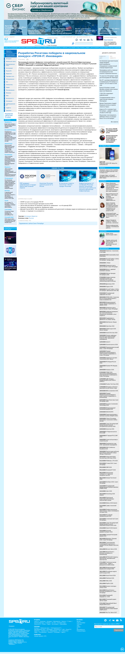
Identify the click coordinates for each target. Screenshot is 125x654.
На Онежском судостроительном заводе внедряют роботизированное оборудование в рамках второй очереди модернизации (10, 184)
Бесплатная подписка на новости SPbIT (107, 624)
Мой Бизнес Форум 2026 (108, 322)
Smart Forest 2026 (111, 575)
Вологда (7, 190)
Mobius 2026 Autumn (111, 503)
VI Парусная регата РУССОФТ (108, 432)
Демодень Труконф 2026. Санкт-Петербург (108, 539)
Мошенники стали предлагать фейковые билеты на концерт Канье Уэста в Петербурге (108, 116)
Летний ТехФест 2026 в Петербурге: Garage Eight (109, 259)
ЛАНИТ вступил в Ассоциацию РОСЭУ (31, 202)
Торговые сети (10, 76)
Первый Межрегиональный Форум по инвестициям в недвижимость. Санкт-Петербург (108, 353)
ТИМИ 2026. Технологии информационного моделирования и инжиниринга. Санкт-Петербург (108, 374)
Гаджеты (8, 107)
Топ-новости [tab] (113, 57)
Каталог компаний (115, 47)
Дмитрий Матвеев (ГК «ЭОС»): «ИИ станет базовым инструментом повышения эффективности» (109, 31)
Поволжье (79, 624)
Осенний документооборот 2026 (106, 531)
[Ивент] (10, 238)
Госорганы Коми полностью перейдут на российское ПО (9, 213)
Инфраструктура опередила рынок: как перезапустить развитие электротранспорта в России (108, 279)
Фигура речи (37, 624)
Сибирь (78, 626)
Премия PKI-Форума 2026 (108, 366)
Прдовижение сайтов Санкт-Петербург (31, 223)
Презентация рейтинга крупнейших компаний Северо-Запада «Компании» (109, 453)
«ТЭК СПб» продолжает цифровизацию (106, 94)
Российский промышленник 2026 (106, 515)
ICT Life (54, 622)
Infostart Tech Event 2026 (108, 478)
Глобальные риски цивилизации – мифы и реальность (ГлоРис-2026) (108, 564)
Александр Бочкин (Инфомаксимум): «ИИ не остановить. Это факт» (112, 215)
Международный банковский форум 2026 (107, 408)
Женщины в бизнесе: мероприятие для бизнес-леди (109, 387)
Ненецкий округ (9, 217)
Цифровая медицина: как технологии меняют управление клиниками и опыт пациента (109, 313)
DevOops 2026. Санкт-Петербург (109, 482)
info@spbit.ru (12, 644)
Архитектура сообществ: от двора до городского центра (106, 474)
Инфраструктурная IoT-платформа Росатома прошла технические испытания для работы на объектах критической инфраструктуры (87, 187)
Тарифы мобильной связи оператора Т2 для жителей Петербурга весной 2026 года (111, 243)
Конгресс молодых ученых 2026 (108, 587)
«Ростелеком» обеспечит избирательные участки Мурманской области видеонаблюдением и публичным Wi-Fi (10, 172)
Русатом (31, 218)
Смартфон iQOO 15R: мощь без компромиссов (108, 163)
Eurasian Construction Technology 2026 (109, 404)
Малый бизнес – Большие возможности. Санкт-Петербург (108, 591)
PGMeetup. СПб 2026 (112, 460)
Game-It (108, 342)
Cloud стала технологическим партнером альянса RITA (36, 203)
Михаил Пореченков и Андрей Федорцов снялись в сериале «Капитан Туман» (108, 105)
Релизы (82, 47)
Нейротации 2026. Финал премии (108, 329)
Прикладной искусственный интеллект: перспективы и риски (107, 499)
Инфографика (104, 47)
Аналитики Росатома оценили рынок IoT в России (46, 184)
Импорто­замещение (9, 51)
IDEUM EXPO (109, 412)
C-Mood (108, 263)
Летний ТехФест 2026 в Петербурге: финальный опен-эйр (109, 290)
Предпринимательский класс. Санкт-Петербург (109, 348)
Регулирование (10, 90)
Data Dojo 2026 (110, 326)
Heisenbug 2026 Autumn (107, 494)
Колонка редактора (110, 37)
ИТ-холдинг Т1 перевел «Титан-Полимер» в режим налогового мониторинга (10, 205)
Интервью (22, 47)
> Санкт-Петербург (51, 45)
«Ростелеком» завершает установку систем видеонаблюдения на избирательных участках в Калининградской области (10, 160)
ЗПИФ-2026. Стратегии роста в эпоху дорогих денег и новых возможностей (109, 298)
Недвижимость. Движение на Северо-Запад (107, 318)
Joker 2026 (109, 491)
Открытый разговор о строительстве (109, 440)
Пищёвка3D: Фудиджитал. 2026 (106, 596)
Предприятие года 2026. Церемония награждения (108, 444)
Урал (78, 625)
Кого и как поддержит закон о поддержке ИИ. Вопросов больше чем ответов (110, 43)
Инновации (9, 101)
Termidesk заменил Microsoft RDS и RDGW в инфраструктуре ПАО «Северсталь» (109, 171)
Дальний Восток (81, 629)
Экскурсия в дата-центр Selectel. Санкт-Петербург (109, 266)
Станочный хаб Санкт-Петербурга (109, 519)
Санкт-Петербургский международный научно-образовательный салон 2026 (109, 524)
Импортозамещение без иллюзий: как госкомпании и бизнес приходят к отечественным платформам (62, 31)
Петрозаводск (9, 178)
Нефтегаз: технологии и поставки (109, 251)
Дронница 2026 (110, 284)
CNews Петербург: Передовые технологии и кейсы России (108, 420)
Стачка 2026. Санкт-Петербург (108, 464)
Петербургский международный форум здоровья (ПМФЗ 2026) (109, 487)
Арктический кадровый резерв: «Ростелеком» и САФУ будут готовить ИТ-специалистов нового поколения (10, 149)
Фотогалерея (95, 47)
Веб (63, 629)
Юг (77, 628)
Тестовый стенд (74, 47)
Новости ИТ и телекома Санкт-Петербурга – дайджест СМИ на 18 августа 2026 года (108, 111)
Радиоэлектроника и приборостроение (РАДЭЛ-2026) (109, 415)
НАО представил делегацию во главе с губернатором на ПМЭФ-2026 (10, 220)
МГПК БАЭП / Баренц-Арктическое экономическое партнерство (109, 558)
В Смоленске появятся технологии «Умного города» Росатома (66, 184)
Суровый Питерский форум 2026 (108, 535)
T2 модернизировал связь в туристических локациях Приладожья (107, 99)
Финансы (8, 92)
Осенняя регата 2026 (112, 344)
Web (7, 95)
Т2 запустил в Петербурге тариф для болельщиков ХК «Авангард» (109, 76)
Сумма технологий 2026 (108, 506)
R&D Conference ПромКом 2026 (107, 448)
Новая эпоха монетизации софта (111, 234)
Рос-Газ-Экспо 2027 (111, 612)
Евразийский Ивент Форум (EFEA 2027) (108, 604)
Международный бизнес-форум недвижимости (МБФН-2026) (108, 304)
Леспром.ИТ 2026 (111, 470)
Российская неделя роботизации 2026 (108, 572)
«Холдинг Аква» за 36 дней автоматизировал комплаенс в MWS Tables (108, 177)
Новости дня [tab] (102, 57)
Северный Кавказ (81, 631)
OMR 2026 (109, 467)
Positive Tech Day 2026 (112, 384)
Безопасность (10, 98)
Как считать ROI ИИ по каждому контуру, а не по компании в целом (37, 31)
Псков (6, 200)
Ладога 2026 (109, 286)
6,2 (6, 39)
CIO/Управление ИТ (10, 104)
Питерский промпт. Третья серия (108, 600)
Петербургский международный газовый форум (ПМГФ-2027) (109, 609)
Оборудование (10, 79)
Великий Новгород (10, 130)
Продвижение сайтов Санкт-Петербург (9, 115)
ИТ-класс (102, 127)
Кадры (8, 87)
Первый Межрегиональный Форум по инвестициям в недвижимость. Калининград (108, 395)
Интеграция (9, 68)
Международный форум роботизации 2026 (107, 568)
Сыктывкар (8, 209)
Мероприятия (30, 47)
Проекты (38, 47)
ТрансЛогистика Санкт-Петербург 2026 (109, 400)
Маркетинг (9, 73)
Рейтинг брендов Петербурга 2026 (107, 274)
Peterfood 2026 (110, 578)
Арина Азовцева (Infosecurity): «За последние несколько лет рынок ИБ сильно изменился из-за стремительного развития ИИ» (112, 206)
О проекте (11, 626)
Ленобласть (8, 122)
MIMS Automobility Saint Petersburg (109, 255)
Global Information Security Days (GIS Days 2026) (108, 457)
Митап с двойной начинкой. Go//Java (107, 270)
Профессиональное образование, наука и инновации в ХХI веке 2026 (109, 511)
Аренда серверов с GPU (40, 636)
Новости (7, 47)
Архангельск (8, 143)
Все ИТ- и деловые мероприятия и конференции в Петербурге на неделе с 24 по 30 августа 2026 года (86, 31)
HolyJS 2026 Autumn (111, 528)
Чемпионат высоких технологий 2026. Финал (108, 358)
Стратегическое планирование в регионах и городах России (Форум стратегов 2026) (109, 544)
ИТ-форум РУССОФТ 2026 (109, 436)
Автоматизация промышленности (11, 55)
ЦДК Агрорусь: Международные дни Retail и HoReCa (108, 380)
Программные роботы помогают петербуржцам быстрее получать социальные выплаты (109, 71)
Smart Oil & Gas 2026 (111, 332)
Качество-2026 (110, 429)
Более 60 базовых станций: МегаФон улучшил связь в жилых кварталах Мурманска (109, 89)
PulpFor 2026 (109, 583)
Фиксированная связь (10, 65)
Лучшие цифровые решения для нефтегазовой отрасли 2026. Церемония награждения (108, 337)
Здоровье (8, 110)
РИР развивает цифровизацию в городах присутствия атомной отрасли (28, 185)
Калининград (8, 154)
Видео (88, 47)
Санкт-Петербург (81, 622)
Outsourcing (9, 84)
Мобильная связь (11, 61)
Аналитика (14, 47)
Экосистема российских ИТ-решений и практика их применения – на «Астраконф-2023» (46, 205)
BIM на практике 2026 (112, 390)
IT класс (44, 47)
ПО (7, 82)
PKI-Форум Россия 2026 (108, 362)
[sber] (62, 10)
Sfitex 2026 (109, 580)
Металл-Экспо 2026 (111, 549)
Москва (78, 621)
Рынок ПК (8, 71)
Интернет (9, 58)
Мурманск (8, 167)
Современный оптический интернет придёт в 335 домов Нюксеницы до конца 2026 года (10, 195)
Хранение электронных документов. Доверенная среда (36, 207)
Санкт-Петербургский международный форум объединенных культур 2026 (109, 425)
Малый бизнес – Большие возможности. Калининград (107, 553)
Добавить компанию (109, 53)
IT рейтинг (64, 47)
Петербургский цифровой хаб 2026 (107, 293)
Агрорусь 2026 (110, 369)
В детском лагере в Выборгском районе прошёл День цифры (10, 125)
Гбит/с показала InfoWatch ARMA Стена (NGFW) (11, 41)
